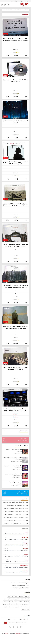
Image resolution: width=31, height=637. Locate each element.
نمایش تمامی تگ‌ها (25, 609)
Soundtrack (27, 599)
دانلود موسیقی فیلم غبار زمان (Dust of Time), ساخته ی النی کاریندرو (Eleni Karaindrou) (15, 368)
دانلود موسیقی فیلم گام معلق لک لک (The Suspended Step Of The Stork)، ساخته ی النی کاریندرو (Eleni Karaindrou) (15, 286)
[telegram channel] (17, 627)
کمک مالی (18, 1)
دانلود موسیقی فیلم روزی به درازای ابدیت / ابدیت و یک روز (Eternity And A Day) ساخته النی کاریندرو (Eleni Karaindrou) (15, 327)
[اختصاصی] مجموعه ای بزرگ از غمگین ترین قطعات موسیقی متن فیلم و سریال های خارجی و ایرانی (15, 517)
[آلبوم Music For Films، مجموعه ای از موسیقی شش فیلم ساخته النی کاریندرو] (15, 71)
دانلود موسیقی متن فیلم (8, 601)
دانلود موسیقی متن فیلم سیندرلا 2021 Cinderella (14, 561)
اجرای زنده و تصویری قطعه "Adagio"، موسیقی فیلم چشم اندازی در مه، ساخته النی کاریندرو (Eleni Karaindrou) (15, 409)
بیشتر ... (4, 430)
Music (16, 596)
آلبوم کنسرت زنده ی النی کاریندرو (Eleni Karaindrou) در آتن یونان (15, 121)
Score (9, 596)
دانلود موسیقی (26, 601)
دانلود (5, 599)
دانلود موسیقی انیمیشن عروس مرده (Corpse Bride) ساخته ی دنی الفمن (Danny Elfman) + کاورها (15, 520)
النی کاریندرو (15, 414)
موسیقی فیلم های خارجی (24, 606)
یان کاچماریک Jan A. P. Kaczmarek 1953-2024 (20, 583)
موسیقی (19, 604)
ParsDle (6, 633)
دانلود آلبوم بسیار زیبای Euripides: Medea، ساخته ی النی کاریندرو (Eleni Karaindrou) (15, 163)
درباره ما (26, 1)
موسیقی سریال (13, 604)
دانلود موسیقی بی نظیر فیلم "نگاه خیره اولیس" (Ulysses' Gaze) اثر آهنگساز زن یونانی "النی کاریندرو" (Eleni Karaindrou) (15, 245)
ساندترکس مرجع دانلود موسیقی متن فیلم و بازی (24, 5)
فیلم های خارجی (8, 10)
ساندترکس (26, 10)
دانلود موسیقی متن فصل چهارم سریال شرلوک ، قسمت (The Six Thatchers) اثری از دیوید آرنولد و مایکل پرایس (15, 514)
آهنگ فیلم (17, 599)
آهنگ (22, 599)
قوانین (22, 1)
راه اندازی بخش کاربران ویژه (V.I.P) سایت (21, 587)
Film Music (27, 596)
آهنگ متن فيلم (11, 599)
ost (12, 596)
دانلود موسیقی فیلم (18, 601)
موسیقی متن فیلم (17, 10)
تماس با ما (13, 1)
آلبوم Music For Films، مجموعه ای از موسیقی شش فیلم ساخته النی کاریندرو (15, 80)
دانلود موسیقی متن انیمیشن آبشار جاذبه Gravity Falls (17, 505)
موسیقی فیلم (15, 417)
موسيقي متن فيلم (25, 604)
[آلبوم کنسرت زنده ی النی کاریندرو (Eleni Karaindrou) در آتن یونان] (15, 113)
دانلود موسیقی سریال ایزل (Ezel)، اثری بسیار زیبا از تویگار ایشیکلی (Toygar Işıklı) (15, 523)
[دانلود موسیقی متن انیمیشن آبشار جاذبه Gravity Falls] (25, 451)
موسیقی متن (15, 606)
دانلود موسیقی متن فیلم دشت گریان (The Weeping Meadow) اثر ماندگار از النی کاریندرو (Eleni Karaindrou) (15, 204)
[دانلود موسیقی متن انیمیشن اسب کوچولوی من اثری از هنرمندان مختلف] (25, 467)
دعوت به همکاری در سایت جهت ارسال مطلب (20, 585)
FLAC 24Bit (21, 596)
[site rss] (10, 627)
